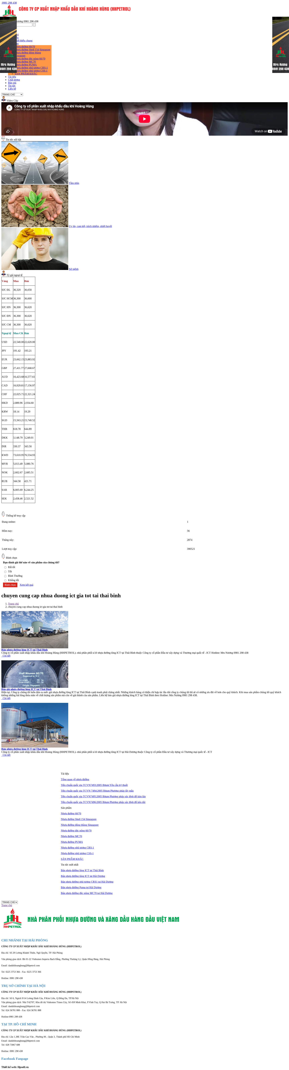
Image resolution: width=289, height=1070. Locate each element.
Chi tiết (5, 655)
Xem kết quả (26, 584)
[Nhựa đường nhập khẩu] (8, 72)
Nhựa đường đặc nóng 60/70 (30, 58)
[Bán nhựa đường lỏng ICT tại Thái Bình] (34, 647)
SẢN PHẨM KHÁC (26, 73)
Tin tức (12, 85)
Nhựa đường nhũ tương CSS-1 (31, 70)
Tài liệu (12, 76)
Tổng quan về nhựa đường (75, 779)
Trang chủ (13, 603)
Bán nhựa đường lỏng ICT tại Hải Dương (83, 876)
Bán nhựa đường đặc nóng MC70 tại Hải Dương (87, 893)
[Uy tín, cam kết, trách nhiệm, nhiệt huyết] (34, 226)
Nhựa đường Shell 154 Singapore (32, 49)
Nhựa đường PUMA (26, 64)
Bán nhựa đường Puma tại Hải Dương (81, 887)
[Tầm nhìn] (34, 183)
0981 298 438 (9, 2)
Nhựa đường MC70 (25, 61)
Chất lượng (14, 79)
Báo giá (12, 82)
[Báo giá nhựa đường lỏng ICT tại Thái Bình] (34, 686)
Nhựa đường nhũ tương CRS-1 (31, 67)
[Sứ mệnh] (34, 269)
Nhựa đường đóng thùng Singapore (80, 824)
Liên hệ (12, 88)
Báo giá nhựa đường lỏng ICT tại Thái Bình (26, 689)
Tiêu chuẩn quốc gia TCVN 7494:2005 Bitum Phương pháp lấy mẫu (97, 790)
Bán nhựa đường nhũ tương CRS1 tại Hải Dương (87, 881)
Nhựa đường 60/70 (25, 46)
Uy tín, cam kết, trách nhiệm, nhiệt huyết (90, 226)
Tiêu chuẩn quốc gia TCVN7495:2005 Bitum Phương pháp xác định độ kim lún (103, 796)
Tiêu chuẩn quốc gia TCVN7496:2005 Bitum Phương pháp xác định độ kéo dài (103, 802)
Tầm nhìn (74, 183)
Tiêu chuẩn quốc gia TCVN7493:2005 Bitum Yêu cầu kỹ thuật (94, 785)
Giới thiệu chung (23, 40)
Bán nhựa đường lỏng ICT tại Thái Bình (24, 649)
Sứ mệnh (73, 269)
